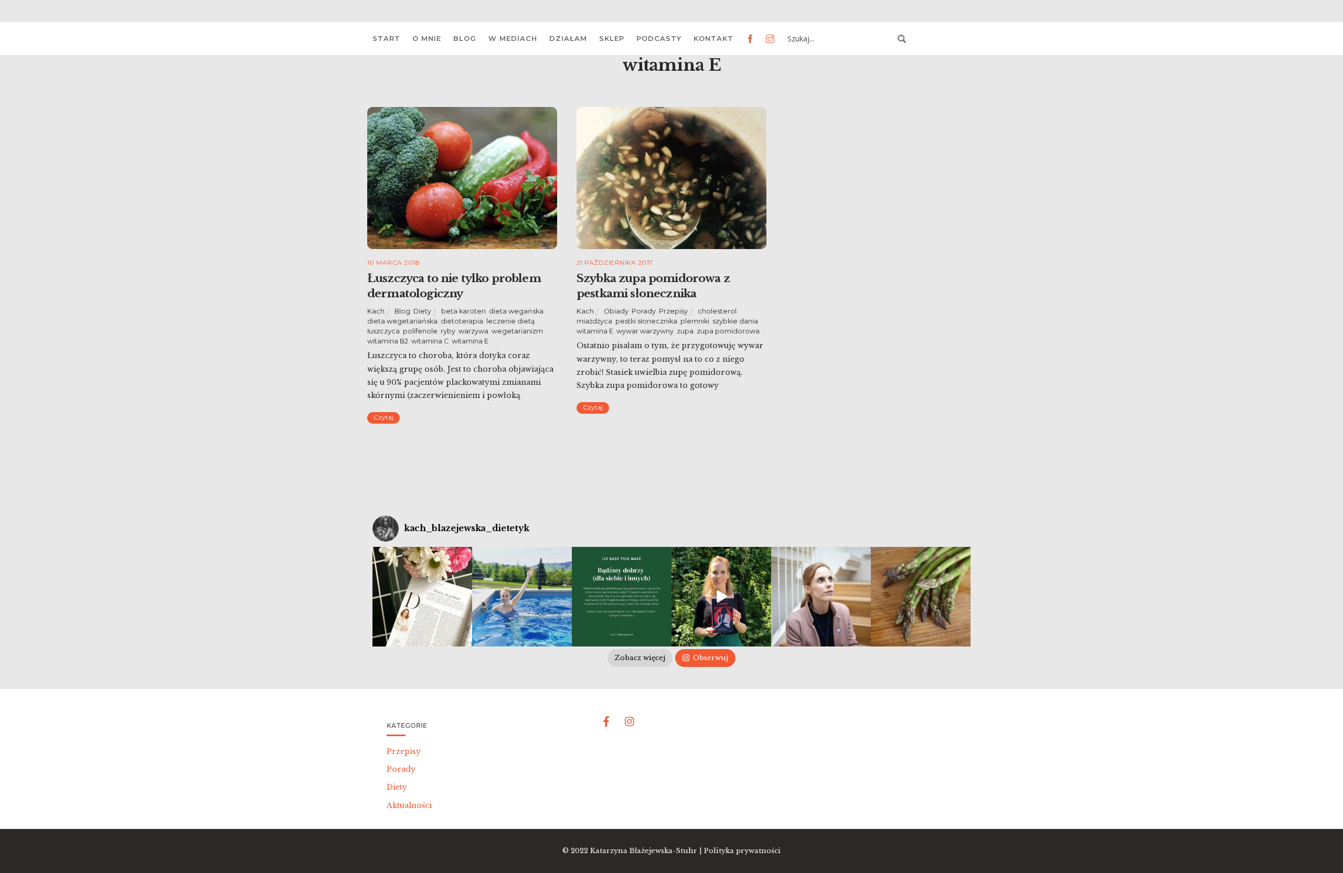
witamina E (470, 341)
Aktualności (409, 805)
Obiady (616, 311)
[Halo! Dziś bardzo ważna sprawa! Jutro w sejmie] (522, 596)
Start (386, 38)
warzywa (473, 331)
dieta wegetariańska (402, 321)
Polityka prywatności (742, 850)
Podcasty (658, 38)
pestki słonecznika (646, 321)
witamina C (430, 341)
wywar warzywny (645, 331)
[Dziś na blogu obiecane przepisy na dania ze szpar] (921, 596)
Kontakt (713, 38)
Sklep (611, 38)
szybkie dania (735, 321)
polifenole (420, 331)
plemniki (694, 321)
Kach (376, 311)
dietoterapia (462, 321)
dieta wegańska (516, 311)
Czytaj (383, 417)
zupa (685, 331)
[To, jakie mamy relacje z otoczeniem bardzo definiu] (622, 596)
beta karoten (463, 311)
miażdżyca (594, 321)
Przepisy (673, 311)
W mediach (512, 38)
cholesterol (717, 311)
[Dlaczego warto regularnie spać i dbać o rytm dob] (821, 596)
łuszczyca (383, 331)
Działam (568, 38)
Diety (422, 311)
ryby (448, 331)
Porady (644, 311)
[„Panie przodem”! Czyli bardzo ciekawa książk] (721, 596)
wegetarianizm (517, 331)
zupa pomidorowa (728, 331)
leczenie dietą (510, 321)
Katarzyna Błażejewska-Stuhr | (647, 850)
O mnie (426, 38)
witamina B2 (387, 341)
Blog (464, 38)
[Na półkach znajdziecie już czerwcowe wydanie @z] (422, 596)
